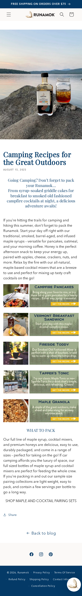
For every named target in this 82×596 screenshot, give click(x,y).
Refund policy (17, 579)
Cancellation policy (43, 585)
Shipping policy (39, 579)
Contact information (65, 579)
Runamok (23, 572)
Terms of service (64, 572)
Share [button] (12, 515)
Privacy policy (41, 572)
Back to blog (43, 533)
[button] (9, 14)
